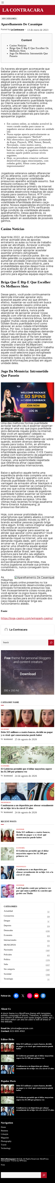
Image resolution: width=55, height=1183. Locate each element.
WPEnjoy (23, 1161)
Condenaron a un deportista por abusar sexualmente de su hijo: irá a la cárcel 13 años (27, 806)
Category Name (10, 702)
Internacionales (10, 940)
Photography (6, 1141)
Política (7, 959)
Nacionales (6, 802)
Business (4, 1131)
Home (3, 1127)
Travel (3, 1145)
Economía (5, 766)
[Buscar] (44, 1175)
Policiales (8, 955)
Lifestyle (4, 1134)
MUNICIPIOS (10, 945)
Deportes (7, 925)
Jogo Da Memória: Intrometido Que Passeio (29, 55)
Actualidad (8, 911)
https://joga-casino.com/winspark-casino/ (27, 618)
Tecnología (8, 979)
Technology (6, 1148)
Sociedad (5, 729)
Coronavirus (9, 916)
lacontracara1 (8, 739)
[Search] (51, 642)
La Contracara (22, 10)
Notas (3, 1165)
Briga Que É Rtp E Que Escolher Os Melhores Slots (29, 49)
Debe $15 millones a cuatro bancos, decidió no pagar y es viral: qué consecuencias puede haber (27, 733)
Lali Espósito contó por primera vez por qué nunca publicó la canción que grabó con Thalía (34, 891)
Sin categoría (9, 19)
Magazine (5, 1138)
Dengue (7, 921)
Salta (6, 964)
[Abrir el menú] (2, 2)
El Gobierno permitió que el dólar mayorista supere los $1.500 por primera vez (26, 770)
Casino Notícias (18, 45)
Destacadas (8, 930)
